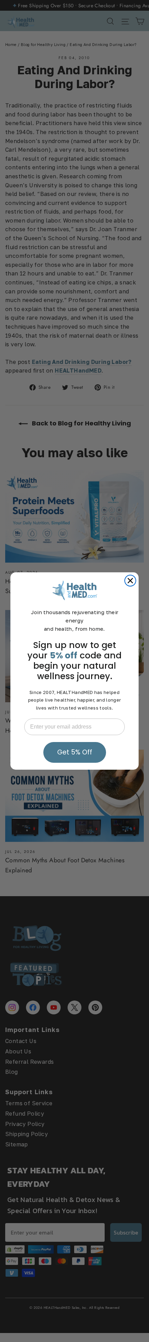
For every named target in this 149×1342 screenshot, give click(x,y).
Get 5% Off (74, 752)
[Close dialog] (130, 580)
